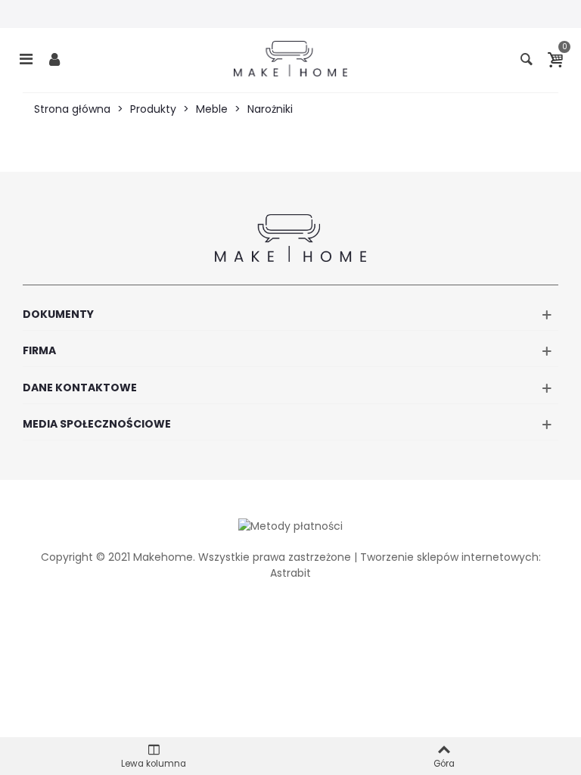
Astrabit (290, 572)
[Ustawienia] (54, 58)
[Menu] (25, 58)
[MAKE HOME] (290, 58)
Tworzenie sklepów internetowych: (450, 557)
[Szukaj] (526, 58)
